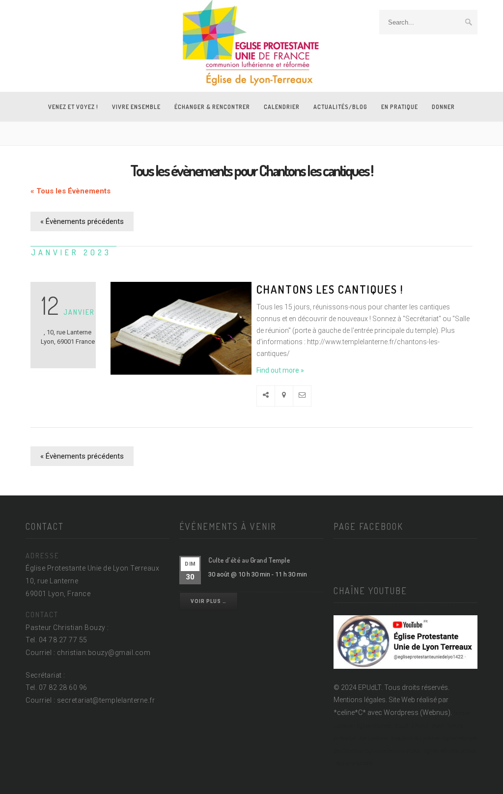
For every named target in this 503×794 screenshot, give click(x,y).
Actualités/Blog (340, 106)
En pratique (399, 106)
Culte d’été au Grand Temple (249, 560)
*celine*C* (350, 712)
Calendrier (282, 106)
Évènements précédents (82, 221)
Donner (443, 106)
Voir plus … (208, 601)
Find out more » (280, 370)
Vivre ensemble (136, 106)
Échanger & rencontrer (212, 106)
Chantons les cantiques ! (329, 289)
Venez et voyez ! (73, 106)
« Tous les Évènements (70, 191)
